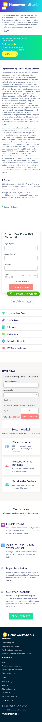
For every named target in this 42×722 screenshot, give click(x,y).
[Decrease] (23, 275)
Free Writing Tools (8, 643)
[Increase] (35, 275)
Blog (3, 662)
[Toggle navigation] (4, 8)
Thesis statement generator (12, 650)
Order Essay (10, 54)
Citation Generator (9, 673)
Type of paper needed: (11, 381)
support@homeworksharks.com (14, 710)
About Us (5, 685)
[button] (23, 294)
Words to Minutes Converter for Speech (16, 654)
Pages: (6, 411)
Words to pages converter (11, 666)
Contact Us (6, 693)
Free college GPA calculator (12, 670)
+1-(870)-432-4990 (14, 705)
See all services (21, 616)
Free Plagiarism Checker (11, 646)
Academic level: (9, 390)
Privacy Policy (7, 682)
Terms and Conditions (9, 696)
